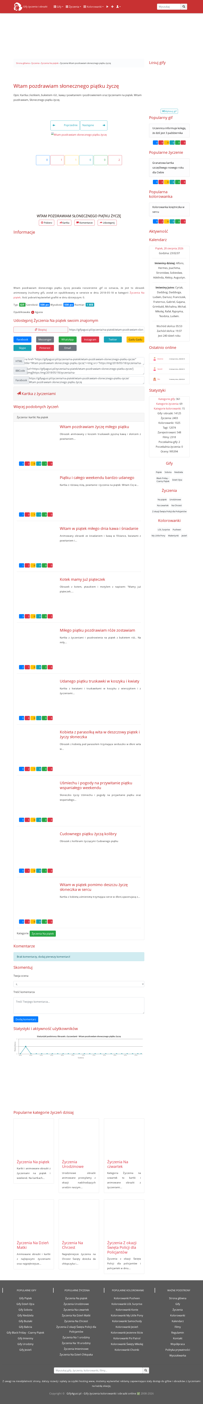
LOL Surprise (164, 529)
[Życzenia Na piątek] (34, 1138)
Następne (88, 125)
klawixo (160, 359)
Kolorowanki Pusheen (127, 1298)
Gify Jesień (25, 1350)
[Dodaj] (112, 6)
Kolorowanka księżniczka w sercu (168, 209)
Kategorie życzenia (167, 404)
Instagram (90, 339)
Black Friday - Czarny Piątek (163, 480)
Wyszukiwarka (177, 1355)
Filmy (178, 1327)
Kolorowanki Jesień (127, 1327)
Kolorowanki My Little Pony (127, 1315)
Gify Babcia (25, 1327)
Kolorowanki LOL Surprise (126, 1304)
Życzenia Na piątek (43, 933)
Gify (58, 6)
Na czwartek (163, 505)
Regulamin (177, 1332)
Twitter (113, 339)
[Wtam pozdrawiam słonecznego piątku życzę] (79, 134)
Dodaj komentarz (26, 1019)
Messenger (45, 339)
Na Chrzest (176, 505)
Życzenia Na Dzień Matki (33, 1245)
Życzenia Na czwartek (117, 1164)
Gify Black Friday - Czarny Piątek (25, 1332)
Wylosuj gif (170, 111)
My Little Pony (158, 535)
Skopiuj (42, 329)
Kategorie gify (166, 399)
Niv (158, 379)
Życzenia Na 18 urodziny (76, 1343)
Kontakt (177, 1338)
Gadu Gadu (135, 339)
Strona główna (177, 1298)
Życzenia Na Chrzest (72, 1245)
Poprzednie (70, 125)
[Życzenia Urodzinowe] (79, 1138)
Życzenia (73, 6)
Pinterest (44, 348)
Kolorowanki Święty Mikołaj (127, 1344)
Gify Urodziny (25, 1344)
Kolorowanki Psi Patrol (126, 1338)
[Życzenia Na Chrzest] (79, 1218)
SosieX (159, 369)
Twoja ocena (20, 976)
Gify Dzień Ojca (25, 1304)
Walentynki (173, 535)
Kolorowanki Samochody (127, 1321)
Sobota (168, 472)
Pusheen (177, 529)
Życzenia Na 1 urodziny (76, 1337)
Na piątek (162, 499)
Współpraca (177, 1344)
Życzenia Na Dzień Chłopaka (76, 1354)
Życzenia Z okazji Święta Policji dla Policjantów (122, 1247)
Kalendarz (178, 1321)
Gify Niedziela (25, 1315)
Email (67, 348)
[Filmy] (107, 6)
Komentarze (86, 222)
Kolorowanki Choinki (127, 1350)
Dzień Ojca (177, 479)
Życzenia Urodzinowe (73, 1164)
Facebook (22, 339)
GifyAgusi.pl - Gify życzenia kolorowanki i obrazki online (101, 1393)
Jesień (184, 535)
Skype (22, 348)
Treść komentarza (24, 992)
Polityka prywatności (177, 1350)
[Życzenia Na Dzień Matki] (34, 1218)
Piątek (159, 472)
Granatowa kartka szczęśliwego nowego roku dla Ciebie (168, 167)
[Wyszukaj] (183, 7)
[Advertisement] (101, 35)
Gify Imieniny (25, 1338)
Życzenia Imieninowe (76, 1349)
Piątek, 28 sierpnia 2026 (169, 248)
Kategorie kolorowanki (167, 408)
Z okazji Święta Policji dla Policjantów (169, 511)
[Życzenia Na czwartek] (124, 1138)
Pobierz (47, 222)
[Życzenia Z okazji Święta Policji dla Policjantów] (124, 1218)
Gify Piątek (25, 1298)
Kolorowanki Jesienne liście (127, 1332)
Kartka (65, 222)
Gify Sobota (25, 1309)
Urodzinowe (175, 499)
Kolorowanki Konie (127, 1309)
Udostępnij (108, 222)
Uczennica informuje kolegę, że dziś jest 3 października (169, 130)
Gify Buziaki (25, 1321)
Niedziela (178, 472)
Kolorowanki (94, 6)
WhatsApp (67, 339)
